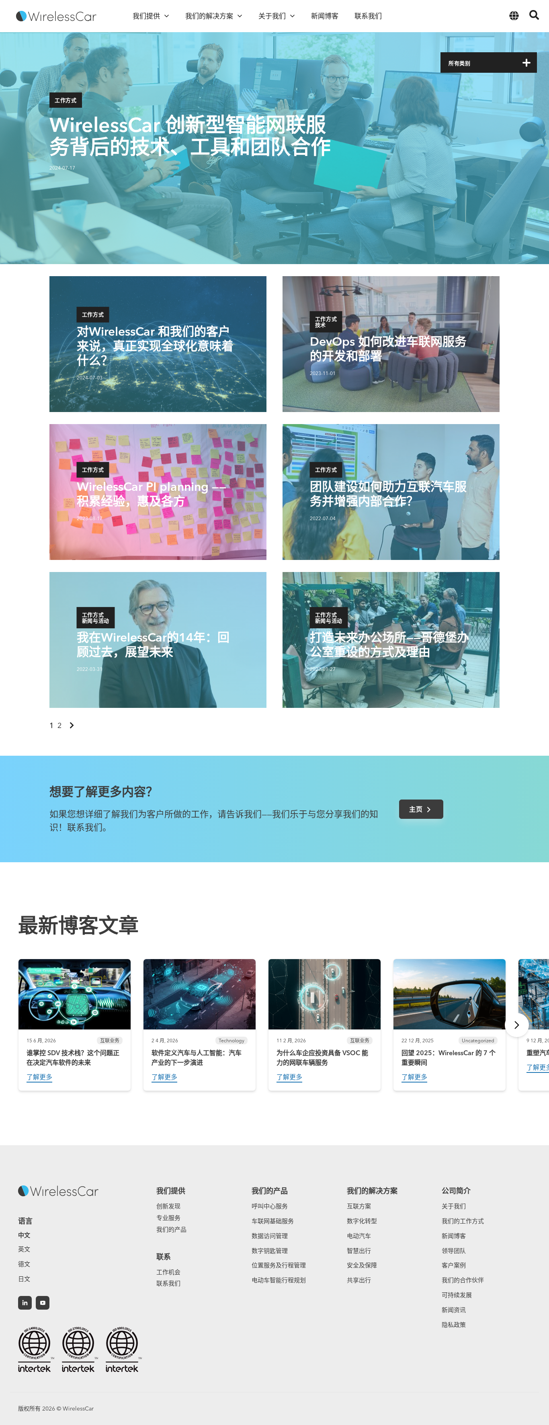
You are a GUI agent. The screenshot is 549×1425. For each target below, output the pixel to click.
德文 (24, 1264)
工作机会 (168, 1272)
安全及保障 (362, 1265)
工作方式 (66, 100)
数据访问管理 (270, 1236)
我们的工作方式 (463, 1221)
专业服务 (168, 1218)
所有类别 (460, 63)
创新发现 (168, 1206)
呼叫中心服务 (270, 1206)
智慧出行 (359, 1251)
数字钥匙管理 (270, 1251)
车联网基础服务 (273, 1221)
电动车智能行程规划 (279, 1280)
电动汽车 (359, 1236)
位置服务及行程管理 (279, 1265)
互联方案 (359, 1206)
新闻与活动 (96, 630)
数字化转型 (362, 1221)
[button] (526, 62)
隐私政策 (454, 1325)
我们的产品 (171, 1229)
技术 (320, 335)
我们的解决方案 (372, 1190)
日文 (24, 1279)
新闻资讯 (454, 1310)
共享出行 (359, 1280)
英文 (24, 1249)
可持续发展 (457, 1295)
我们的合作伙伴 (463, 1280)
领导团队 (454, 1251)
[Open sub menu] (166, 16)
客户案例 (454, 1265)
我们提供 (170, 1190)
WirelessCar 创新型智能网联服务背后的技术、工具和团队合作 (190, 135)
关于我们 (454, 1206)
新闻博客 (454, 1236)
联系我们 (168, 1283)
